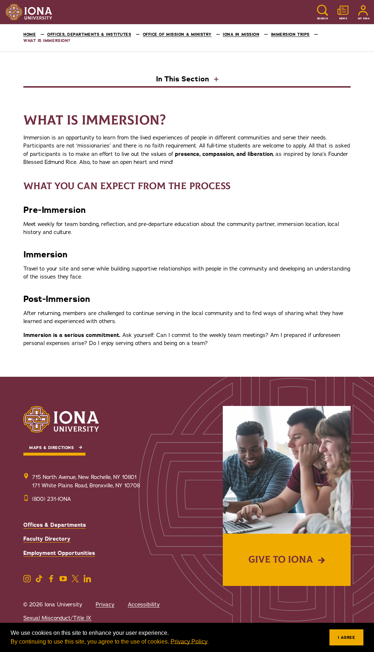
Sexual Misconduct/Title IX (57, 618)
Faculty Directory (46, 538)
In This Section (183, 79)
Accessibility (144, 604)
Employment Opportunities (59, 553)
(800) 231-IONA (51, 499)
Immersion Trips (290, 34)
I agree (346, 637)
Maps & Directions (51, 447)
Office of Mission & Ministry (177, 34)
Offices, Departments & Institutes (89, 34)
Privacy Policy (189, 641)
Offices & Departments (54, 525)
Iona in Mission (241, 34)
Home (29, 34)
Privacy (105, 604)
